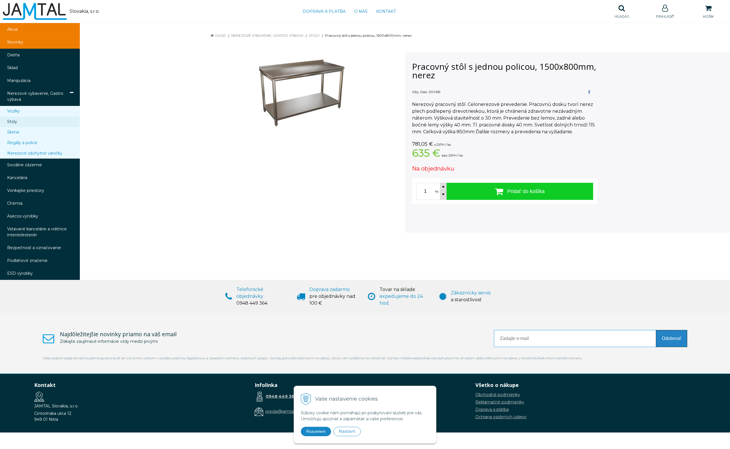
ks (437, 191)
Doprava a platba (324, 11)
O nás (361, 11)
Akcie (12, 29)
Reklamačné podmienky (499, 402)
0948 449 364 (281, 396)
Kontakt (386, 11)
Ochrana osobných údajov (501, 416)
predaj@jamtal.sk (282, 411)
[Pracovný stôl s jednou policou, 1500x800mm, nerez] (301, 93)
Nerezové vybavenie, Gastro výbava (267, 35)
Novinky (15, 42)
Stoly (314, 35)
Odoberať (671, 338)
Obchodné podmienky (497, 394)
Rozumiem (316, 431)
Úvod (220, 35)
